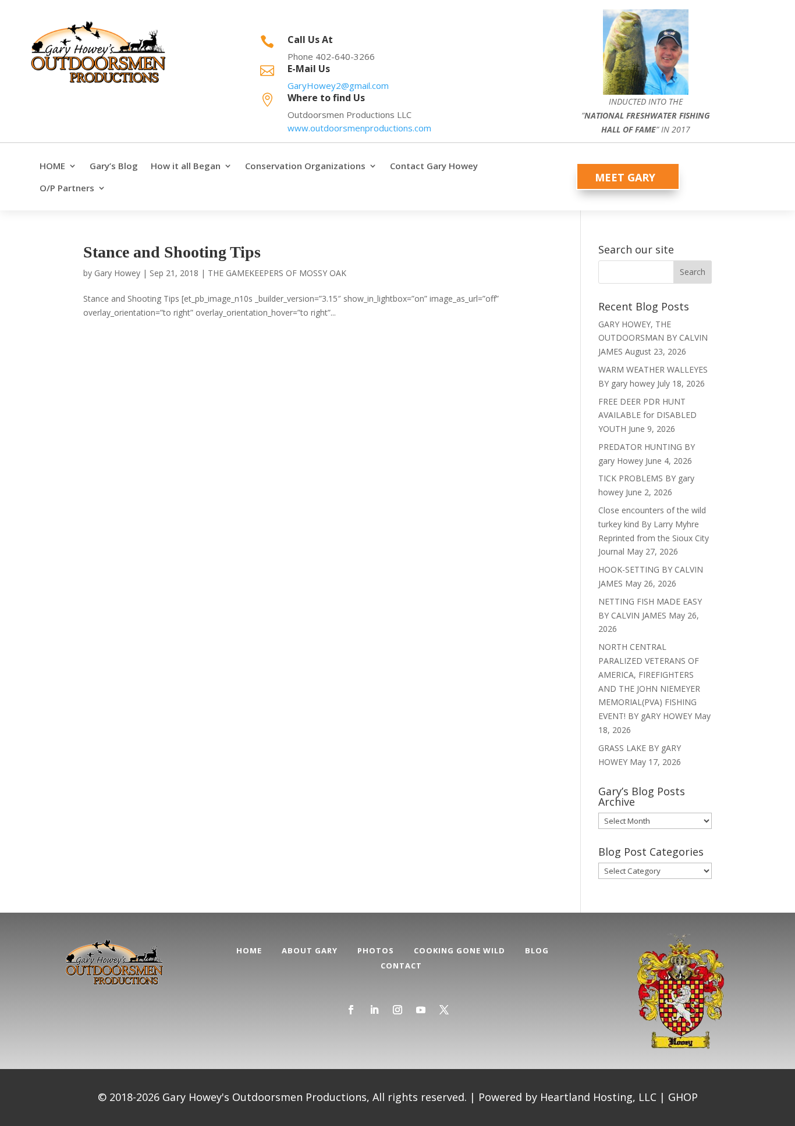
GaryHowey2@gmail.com (338, 85)
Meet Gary (625, 177)
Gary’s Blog (114, 165)
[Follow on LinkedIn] (374, 1009)
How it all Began (186, 165)
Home (249, 950)
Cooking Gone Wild (459, 950)
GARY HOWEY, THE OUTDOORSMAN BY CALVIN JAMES (653, 338)
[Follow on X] (444, 1009)
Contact (401, 965)
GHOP (683, 1097)
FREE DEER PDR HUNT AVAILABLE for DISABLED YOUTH (647, 415)
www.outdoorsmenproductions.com (359, 128)
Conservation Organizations (305, 165)
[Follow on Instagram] (397, 1009)
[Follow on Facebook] (351, 1009)
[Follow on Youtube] (420, 1009)
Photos (375, 950)
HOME (52, 165)
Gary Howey (117, 272)
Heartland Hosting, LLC (598, 1097)
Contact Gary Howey (434, 165)
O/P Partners (67, 188)
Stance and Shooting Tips (172, 252)
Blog (537, 950)
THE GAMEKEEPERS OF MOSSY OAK (277, 272)
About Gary (310, 950)
